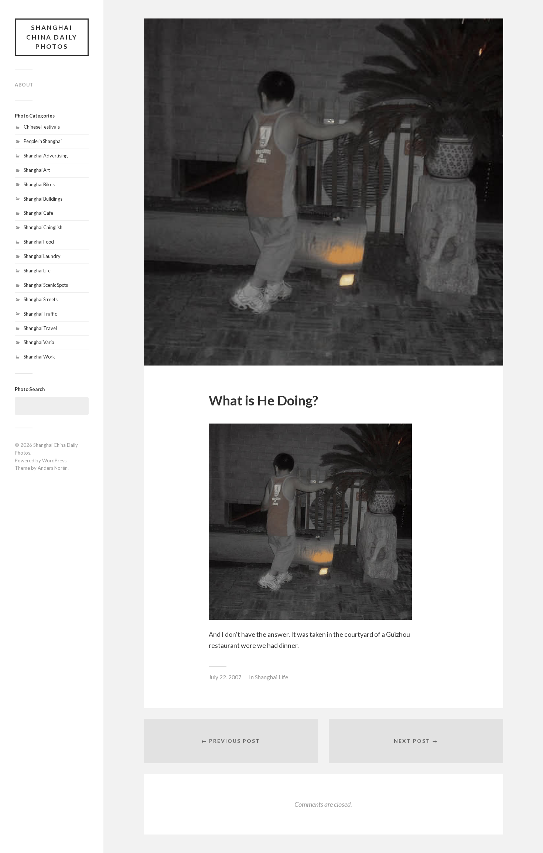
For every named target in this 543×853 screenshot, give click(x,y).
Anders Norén (53, 468)
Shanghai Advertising (46, 156)
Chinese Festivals (42, 127)
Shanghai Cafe (38, 213)
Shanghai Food (39, 242)
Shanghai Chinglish (43, 227)
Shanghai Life (37, 270)
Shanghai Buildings (43, 199)
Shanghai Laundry (42, 256)
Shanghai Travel (40, 328)
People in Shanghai (43, 141)
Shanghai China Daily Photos (52, 37)
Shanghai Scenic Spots (46, 285)
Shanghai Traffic (40, 314)
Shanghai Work (39, 357)
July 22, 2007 (225, 677)
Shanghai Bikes (39, 184)
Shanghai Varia (39, 342)
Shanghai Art (37, 170)
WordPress (54, 460)
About (24, 85)
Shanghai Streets (41, 299)
